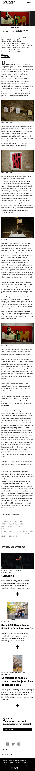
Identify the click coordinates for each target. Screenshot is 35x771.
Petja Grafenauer (15, 534)
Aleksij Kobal (6, 521)
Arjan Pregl (13, 524)
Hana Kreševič (6, 572)
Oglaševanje (7, 754)
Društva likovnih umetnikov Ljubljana (17, 71)
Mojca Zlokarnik (21, 531)
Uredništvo (5, 621)
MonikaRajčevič (5, 56)
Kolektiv (5, 750)
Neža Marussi (5, 674)
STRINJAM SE (15, 768)
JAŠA (10, 531)
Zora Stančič (13, 536)
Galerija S (11, 526)
